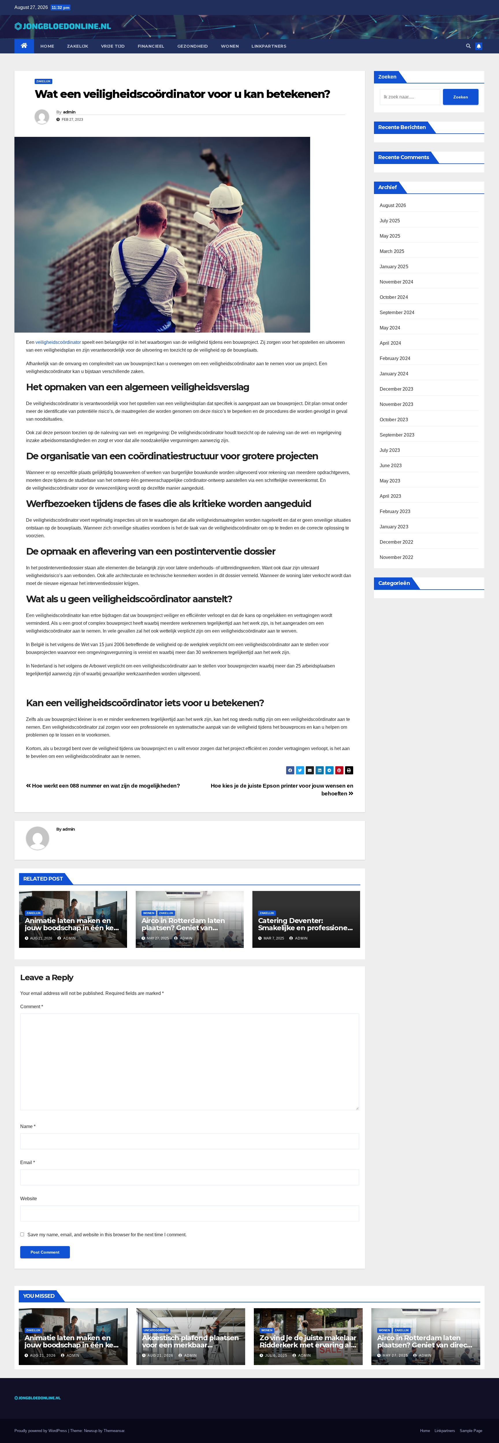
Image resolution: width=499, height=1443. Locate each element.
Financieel (151, 46)
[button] (468, 46)
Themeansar (114, 1431)
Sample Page (471, 1431)
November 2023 (397, 404)
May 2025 (390, 236)
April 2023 (390, 496)
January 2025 (394, 266)
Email (27, 1162)
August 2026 (393, 205)
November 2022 (397, 557)
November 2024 (397, 281)
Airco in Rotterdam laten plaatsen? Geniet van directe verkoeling (183, 927)
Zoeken (387, 77)
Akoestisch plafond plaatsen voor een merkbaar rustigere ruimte (190, 1345)
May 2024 (390, 327)
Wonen (230, 46)
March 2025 (392, 251)
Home (47, 46)
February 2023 (395, 511)
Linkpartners (269, 46)
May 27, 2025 (395, 1355)
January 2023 (394, 526)
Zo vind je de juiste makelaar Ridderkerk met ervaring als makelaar (308, 1345)
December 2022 (397, 542)
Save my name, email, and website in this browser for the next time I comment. (107, 1234)
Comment (31, 1006)
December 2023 (397, 389)
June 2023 (391, 465)
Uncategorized (156, 1330)
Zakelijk (77, 46)
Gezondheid (192, 46)
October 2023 (394, 419)
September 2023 (397, 434)
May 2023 (390, 480)
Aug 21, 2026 (43, 1355)
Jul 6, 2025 (276, 1355)
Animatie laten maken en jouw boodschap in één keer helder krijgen (73, 927)
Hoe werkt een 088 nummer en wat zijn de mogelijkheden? (105, 786)
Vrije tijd (113, 46)
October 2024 (394, 297)
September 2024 (397, 312)
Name (28, 1126)
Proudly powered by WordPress (41, 1431)
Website (28, 1198)
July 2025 (390, 220)
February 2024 (395, 358)
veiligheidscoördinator (58, 342)
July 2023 (390, 450)
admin (69, 112)
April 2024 (390, 343)
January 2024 (394, 373)
